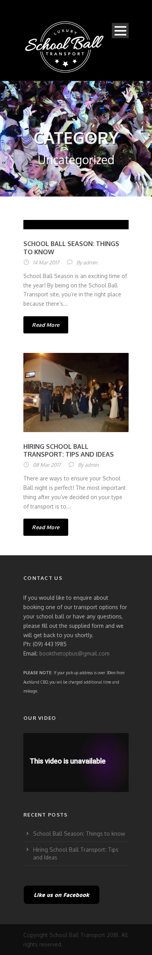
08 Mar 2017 (47, 465)
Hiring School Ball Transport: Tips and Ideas (68, 451)
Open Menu (120, 30)
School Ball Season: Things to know (79, 833)
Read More (46, 325)
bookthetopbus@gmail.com (74, 653)
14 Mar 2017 (46, 262)
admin (90, 262)
